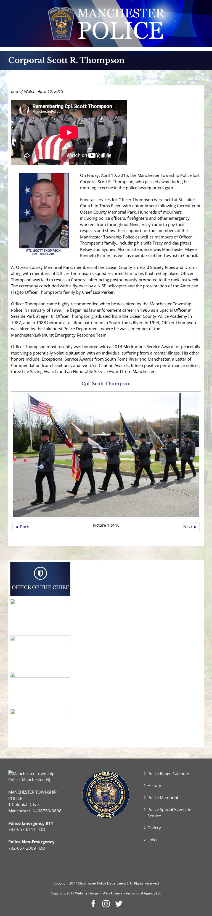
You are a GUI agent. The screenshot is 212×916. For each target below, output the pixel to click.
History (154, 785)
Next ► (190, 526)
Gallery (154, 827)
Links (152, 839)
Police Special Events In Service (169, 812)
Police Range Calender (168, 773)
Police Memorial (162, 797)
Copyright (61, 883)
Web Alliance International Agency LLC (132, 893)
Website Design (87, 893)
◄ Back (22, 526)
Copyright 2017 (62, 893)
